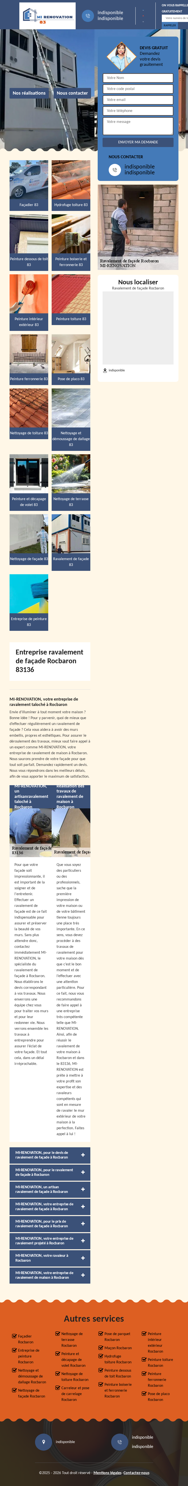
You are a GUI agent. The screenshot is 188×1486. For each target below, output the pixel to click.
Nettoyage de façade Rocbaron (31, 1393)
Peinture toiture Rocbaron (160, 1363)
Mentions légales (107, 1473)
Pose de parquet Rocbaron (117, 1337)
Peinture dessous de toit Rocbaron (118, 1373)
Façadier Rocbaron (25, 1339)
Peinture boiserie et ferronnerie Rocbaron (118, 1390)
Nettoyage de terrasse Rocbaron (72, 1340)
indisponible (110, 12)
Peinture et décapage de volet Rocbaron (73, 1360)
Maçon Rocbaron (118, 1348)
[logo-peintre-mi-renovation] (47, 15)
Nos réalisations (29, 93)
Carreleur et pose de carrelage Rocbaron (75, 1394)
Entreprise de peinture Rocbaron (28, 1356)
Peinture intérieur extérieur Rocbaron (155, 1343)
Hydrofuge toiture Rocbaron (118, 1359)
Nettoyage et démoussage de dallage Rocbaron (32, 1376)
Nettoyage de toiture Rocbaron (74, 1377)
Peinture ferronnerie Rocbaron (157, 1380)
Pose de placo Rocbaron (159, 1397)
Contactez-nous (136, 1473)
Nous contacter (72, 93)
